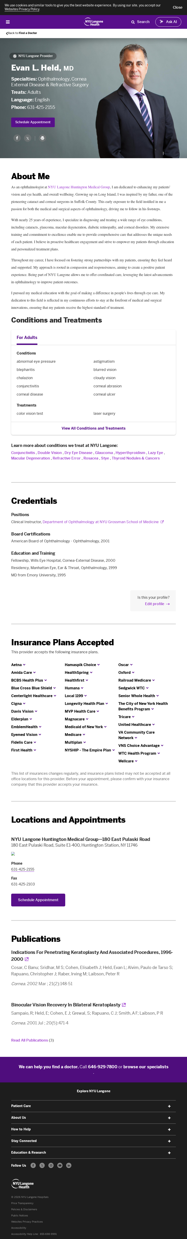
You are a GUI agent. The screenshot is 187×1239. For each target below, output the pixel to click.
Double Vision (50, 453)
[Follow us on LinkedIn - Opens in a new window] (68, 1165)
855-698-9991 (48, 1234)
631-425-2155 (41, 107)
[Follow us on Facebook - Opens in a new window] (33, 1165)
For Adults (27, 337)
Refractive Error (67, 458)
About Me (30, 176)
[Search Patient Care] (133, 22)
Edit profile (154, 604)
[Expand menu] (169, 1106)
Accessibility (18, 1227)
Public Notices (19, 1215)
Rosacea (90, 458)
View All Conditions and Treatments (94, 428)
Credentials (34, 501)
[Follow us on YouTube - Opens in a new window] (59, 1165)
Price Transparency (22, 1203)
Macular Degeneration (30, 458)
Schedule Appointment (33, 122)
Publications (35, 939)
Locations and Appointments (68, 820)
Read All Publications (32, 1040)
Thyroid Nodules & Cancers (136, 458)
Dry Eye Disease (78, 453)
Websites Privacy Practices (27, 1221)
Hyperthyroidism (130, 453)
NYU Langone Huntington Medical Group (79, 186)
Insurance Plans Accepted (62, 642)
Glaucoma (104, 453)
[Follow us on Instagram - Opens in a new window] (51, 1165)
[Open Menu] (8, 22)
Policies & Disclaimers (24, 1209)
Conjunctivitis (23, 453)
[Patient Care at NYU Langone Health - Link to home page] (93, 21)
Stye (105, 458)
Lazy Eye (155, 453)
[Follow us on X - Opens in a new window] (42, 1165)
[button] (177, 7)
